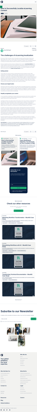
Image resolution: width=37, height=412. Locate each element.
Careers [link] (22, 397)
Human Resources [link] (3, 380)
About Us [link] (21, 356)
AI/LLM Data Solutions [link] (23, 383)
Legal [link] (21, 385)
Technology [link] (2, 378)
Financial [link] (2, 376)
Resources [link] (3, 397)
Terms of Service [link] (22, 389)
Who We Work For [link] (5, 371)
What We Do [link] (23, 371)
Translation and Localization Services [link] (25, 373)
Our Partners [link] (22, 363)
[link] (1, 7)
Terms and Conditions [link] (23, 391)
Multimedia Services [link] (22, 376)
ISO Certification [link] (22, 360)
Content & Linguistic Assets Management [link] (25, 380)
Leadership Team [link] (22, 365)
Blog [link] (2, 400)
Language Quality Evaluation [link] (23, 378)
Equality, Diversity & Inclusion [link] (24, 358)
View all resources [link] (18, 210)
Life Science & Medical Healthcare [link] (5, 373)
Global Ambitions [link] (5, 403)
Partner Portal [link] (2, 391)
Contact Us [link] (23, 124)
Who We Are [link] (23, 354)
